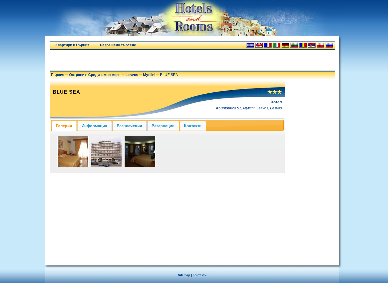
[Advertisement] (121, 60)
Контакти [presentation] (193, 126)
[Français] (268, 45)
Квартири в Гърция (72, 45)
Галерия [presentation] (64, 126)
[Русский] (329, 45)
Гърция (57, 75)
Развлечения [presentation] (129, 126)
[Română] (303, 45)
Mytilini (149, 75)
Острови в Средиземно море (95, 75)
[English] (259, 45)
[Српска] (312, 45)
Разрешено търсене (118, 45)
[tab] (64, 126)
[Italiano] (277, 45)
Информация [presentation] (94, 126)
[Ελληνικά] (250, 45)
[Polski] (320, 45)
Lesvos (131, 75)
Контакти (199, 275)
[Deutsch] (285, 45)
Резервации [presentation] (163, 126)
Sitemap (184, 275)
